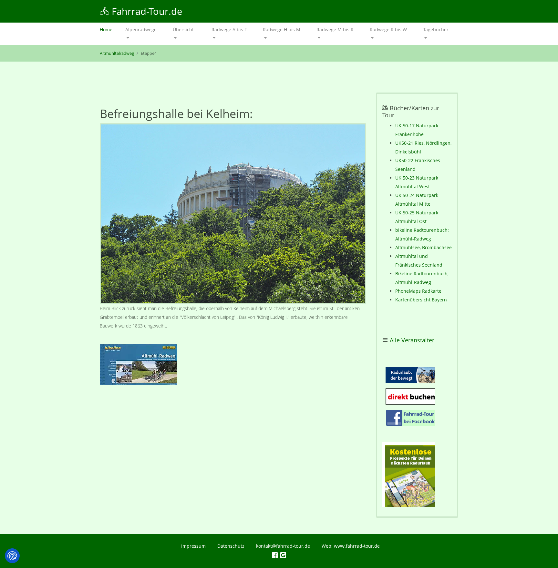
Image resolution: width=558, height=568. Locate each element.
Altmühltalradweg (117, 53)
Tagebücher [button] (436, 29)
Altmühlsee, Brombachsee (423, 247)
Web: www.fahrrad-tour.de (351, 546)
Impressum (193, 546)
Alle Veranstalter (412, 340)
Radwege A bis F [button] (229, 29)
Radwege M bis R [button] (335, 29)
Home (109, 29)
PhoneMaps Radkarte (418, 291)
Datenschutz (230, 546)
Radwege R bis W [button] (388, 29)
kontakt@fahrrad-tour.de (283, 546)
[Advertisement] (233, 444)
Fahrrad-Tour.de (145, 11)
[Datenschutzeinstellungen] (12, 555)
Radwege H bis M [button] (281, 29)
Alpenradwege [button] (141, 29)
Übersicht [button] (183, 29)
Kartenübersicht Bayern (421, 300)
